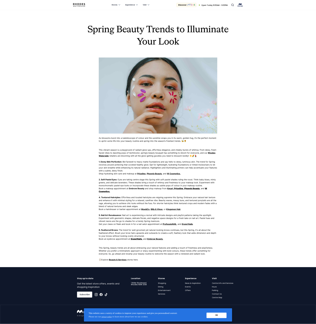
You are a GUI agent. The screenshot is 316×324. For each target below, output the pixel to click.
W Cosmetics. (174, 173)
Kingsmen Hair (173, 209)
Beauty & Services (118, 259)
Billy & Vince (157, 209)
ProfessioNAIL (170, 224)
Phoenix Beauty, (192, 188)
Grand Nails (187, 224)
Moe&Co (145, 209)
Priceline (141, 173)
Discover (182, 5)
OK (216, 315)
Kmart (170, 188)
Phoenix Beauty (154, 173)
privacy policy (106, 317)
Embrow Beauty (136, 188)
